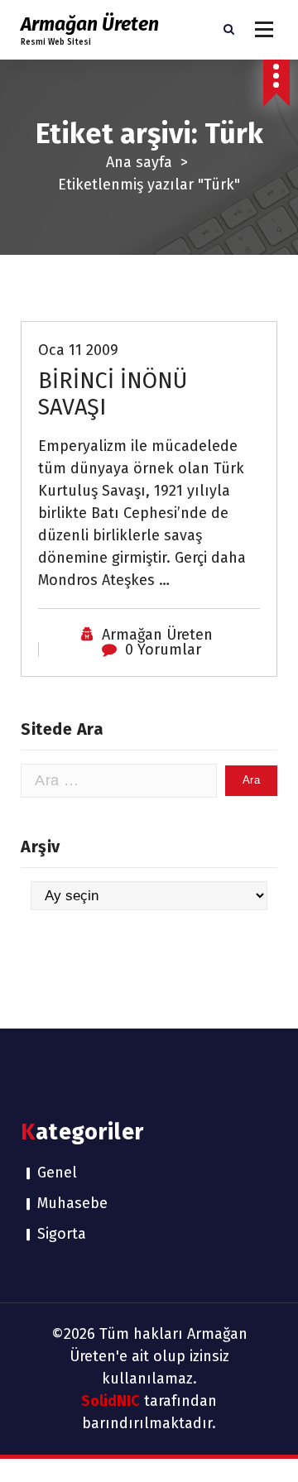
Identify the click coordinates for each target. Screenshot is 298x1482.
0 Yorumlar (163, 649)
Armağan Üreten (157, 635)
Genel (57, 1172)
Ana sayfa (139, 162)
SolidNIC (110, 1401)
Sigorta (61, 1234)
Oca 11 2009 (78, 350)
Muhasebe (72, 1203)
